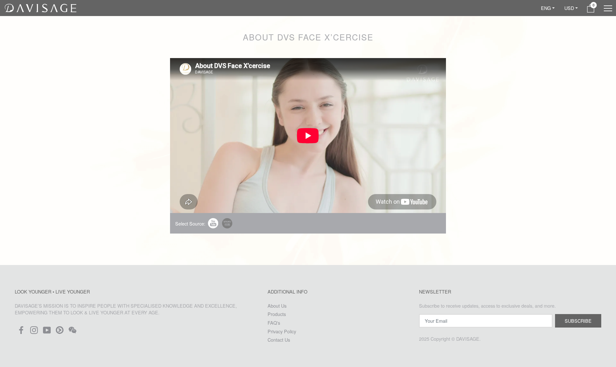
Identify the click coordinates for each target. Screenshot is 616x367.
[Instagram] (34, 332)
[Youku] (59, 332)
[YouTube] (46, 332)
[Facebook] (21, 332)
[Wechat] (72, 332)
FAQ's (274, 322)
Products (277, 314)
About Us (277, 305)
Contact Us (279, 339)
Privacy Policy (282, 331)
